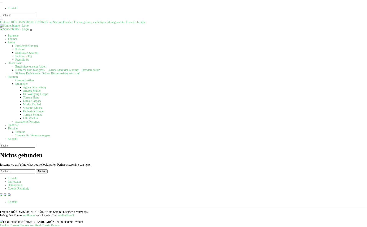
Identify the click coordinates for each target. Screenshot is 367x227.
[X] (2, 195)
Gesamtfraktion (24, 80)
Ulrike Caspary (32, 101)
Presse (11, 42)
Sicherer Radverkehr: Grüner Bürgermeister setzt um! (47, 73)
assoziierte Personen (27, 121)
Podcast (20, 49)
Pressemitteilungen (26, 45)
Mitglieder (21, 83)
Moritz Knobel (32, 104)
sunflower (29, 215)
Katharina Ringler (34, 111)
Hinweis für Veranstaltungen (32, 135)
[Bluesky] (6, 195)
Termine (13, 128)
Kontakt (12, 8)
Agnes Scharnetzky (34, 87)
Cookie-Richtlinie (18, 188)
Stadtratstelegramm (26, 52)
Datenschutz (15, 185)
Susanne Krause (32, 107)
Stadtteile (13, 125)
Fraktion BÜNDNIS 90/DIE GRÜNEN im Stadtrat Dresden (37, 22)
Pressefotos (22, 59)
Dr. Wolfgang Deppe (35, 94)
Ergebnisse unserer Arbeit (30, 66)
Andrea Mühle (32, 90)
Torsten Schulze (32, 114)
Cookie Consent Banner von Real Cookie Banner (30, 225)
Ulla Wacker (30, 118)
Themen (13, 39)
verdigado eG (66, 215)
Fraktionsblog (23, 56)
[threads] (9, 195)
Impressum (14, 181)
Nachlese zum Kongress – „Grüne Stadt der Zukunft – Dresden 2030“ (57, 70)
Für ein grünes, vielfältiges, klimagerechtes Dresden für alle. (110, 22)
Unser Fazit (15, 63)
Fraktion (13, 76)
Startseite (13, 35)
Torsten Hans (31, 97)
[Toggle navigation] (1, 2)
